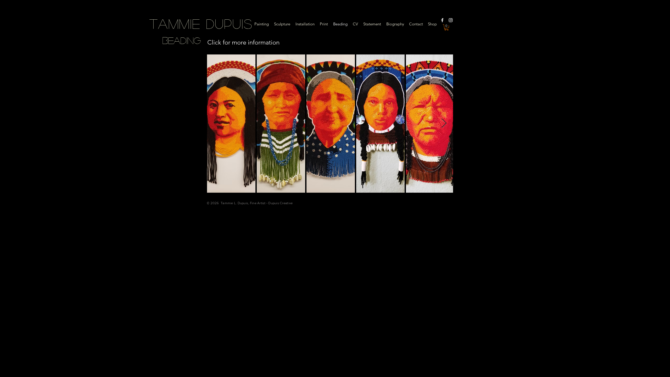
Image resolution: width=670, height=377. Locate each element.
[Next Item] (444, 123)
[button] (446, 27)
